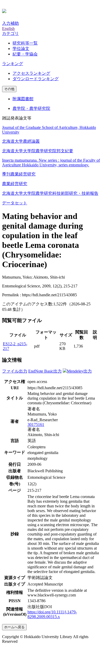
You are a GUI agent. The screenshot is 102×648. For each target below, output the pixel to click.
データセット (14, 203)
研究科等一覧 (25, 43)
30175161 (35, 424)
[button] (10, 33)
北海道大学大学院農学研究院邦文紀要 (37, 151)
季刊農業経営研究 (19, 174)
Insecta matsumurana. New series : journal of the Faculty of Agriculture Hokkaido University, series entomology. (51, 162)
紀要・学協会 (25, 54)
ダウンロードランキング (36, 79)
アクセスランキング (31, 73)
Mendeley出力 (79, 371)
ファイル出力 (14, 371)
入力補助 (10, 23)
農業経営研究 (14, 183)
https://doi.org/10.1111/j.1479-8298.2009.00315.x (52, 614)
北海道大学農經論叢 (21, 141)
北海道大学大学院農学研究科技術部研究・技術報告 (50, 193)
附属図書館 (23, 99)
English (8, 28)
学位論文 (21, 48)
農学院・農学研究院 (31, 108)
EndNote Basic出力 (45, 371)
